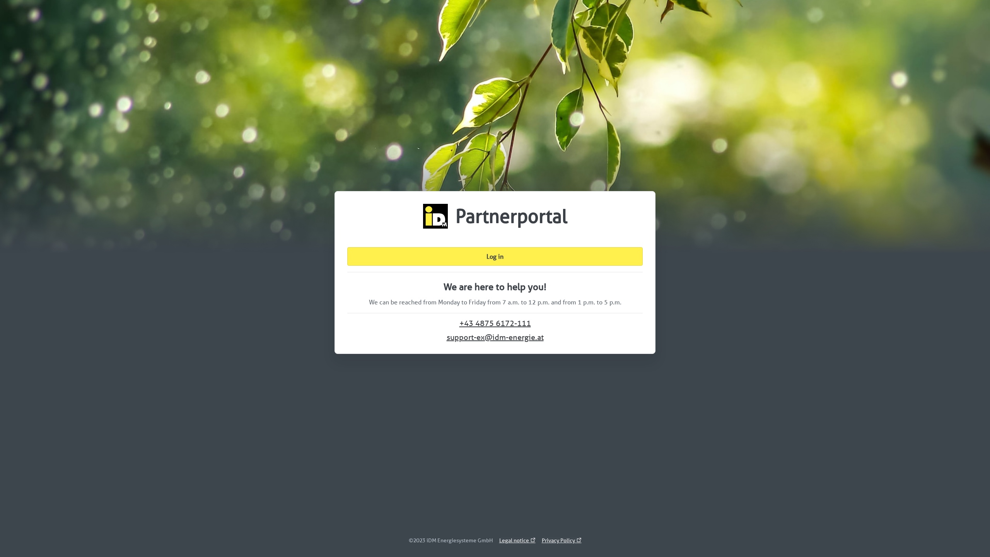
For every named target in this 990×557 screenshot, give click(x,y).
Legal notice (514, 540)
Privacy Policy (559, 540)
